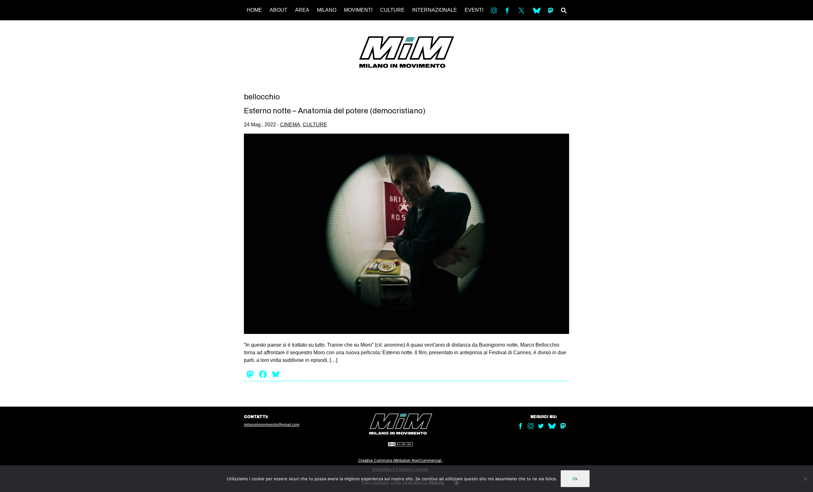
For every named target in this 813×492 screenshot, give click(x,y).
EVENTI (474, 10)
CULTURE (392, 10)
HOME (254, 10)
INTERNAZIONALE (434, 10)
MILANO (326, 10)
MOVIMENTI (358, 10)
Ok (575, 478)
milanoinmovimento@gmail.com (271, 424)
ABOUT (278, 10)
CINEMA (290, 124)
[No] (805, 478)
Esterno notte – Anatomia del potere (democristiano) (335, 111)
